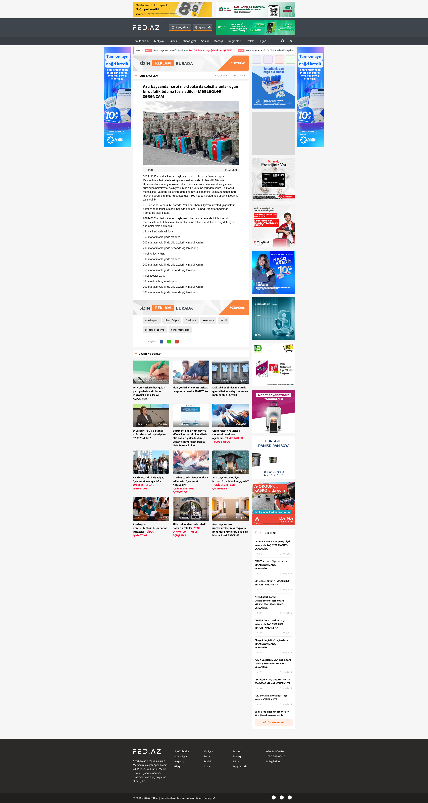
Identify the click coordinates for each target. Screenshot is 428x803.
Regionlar (234, 41)
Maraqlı (218, 41)
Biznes (173, 41)
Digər (262, 41)
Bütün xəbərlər (273, 722)
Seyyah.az (182, 27)
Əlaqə (177, 766)
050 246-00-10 (276, 756)
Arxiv (207, 766)
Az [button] (291, 41)
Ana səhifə (221, 75)
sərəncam (208, 320)
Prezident (190, 320)
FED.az (147, 205)
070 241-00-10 (275, 751)
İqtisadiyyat (189, 41)
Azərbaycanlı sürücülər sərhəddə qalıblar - (239, 50)
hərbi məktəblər (180, 329)
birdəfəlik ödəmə (154, 329)
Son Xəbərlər (141, 41)
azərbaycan (151, 320)
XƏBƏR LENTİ (268, 533)
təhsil (224, 320)
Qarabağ (205, 27)
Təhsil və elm (239, 75)
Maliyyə (159, 41)
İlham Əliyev (172, 320)
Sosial (205, 41)
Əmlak (250, 41)
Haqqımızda (240, 766)
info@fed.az (273, 761)
